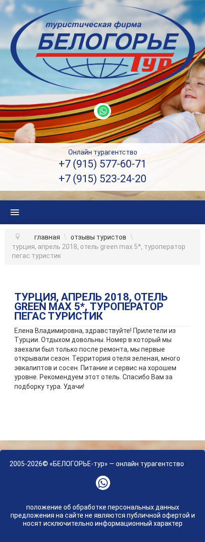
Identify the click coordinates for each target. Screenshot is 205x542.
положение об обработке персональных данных (102, 507)
